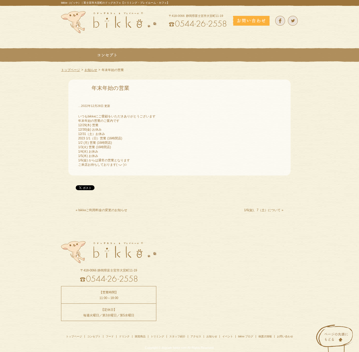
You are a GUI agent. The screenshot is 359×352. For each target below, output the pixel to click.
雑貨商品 (140, 336)
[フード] (135, 55)
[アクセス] (286, 55)
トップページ (70, 70)
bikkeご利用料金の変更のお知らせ (102, 210)
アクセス (195, 336)
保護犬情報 (265, 336)
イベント (227, 336)
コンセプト (94, 336)
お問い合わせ (285, 336)
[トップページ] (76, 55)
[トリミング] (221, 55)
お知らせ (90, 70)
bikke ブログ (245, 336)
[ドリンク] (162, 55)
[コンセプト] (107, 55)
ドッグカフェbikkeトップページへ (108, 22)
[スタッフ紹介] (256, 55)
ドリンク (124, 336)
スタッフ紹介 (177, 336)
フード (110, 336)
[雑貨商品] (190, 55)
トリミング (157, 336)
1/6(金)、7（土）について (262, 210)
